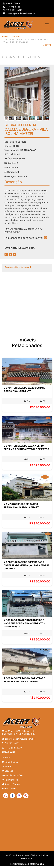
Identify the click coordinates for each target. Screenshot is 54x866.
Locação (8, 771)
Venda (7, 766)
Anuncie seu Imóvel (13, 775)
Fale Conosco (11, 779)
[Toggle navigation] (47, 25)
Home (5, 36)
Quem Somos (11, 762)
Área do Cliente (12, 3)
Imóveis (16, 36)
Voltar (47, 45)
